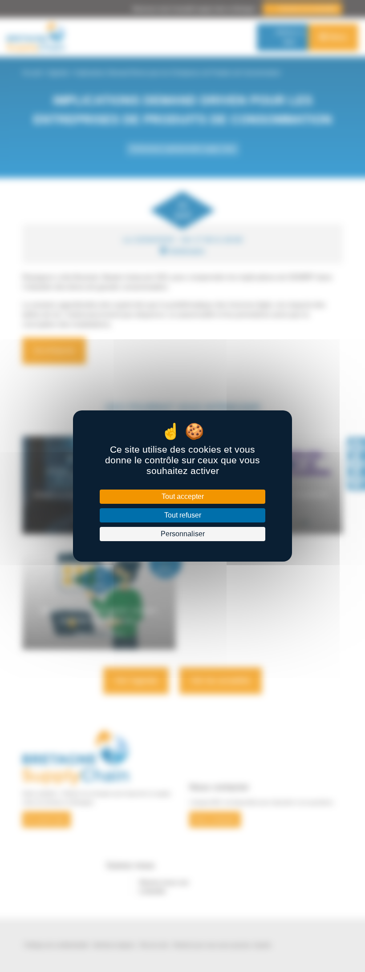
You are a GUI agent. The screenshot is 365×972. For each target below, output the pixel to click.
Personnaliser (183, 534)
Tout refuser (182, 515)
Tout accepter (183, 496)
